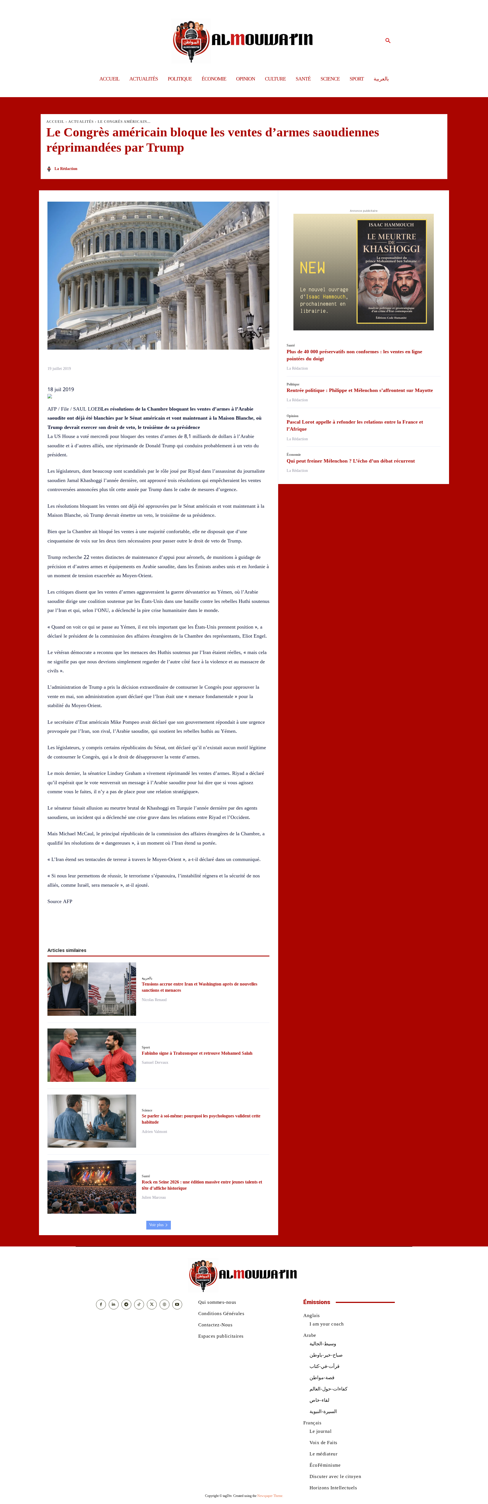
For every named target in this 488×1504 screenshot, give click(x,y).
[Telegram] (191, 929)
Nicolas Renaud (154, 1000)
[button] (388, 41)
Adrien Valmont (154, 1132)
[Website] (164, 1304)
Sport (146, 1047)
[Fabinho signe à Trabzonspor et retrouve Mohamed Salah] (91, 1055)
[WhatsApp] (152, 929)
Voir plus (156, 1225)
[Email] (178, 929)
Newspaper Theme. (270, 1496)
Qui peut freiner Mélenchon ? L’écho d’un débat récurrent (351, 461)
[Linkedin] (165, 929)
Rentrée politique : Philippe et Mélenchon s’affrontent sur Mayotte (360, 390)
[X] (139, 929)
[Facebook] (126, 929)
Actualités (81, 122)
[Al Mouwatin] (244, 40)
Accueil (55, 122)
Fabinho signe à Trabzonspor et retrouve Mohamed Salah (197, 1053)
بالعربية (147, 978)
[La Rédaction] (50, 169)
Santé (146, 1176)
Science (147, 1110)
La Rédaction (66, 169)
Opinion (293, 416)
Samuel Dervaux (155, 1062)
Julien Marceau (154, 1197)
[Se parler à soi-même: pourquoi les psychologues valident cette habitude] (91, 1121)
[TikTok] (139, 1304)
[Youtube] (177, 1304)
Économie (294, 455)
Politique (293, 384)
